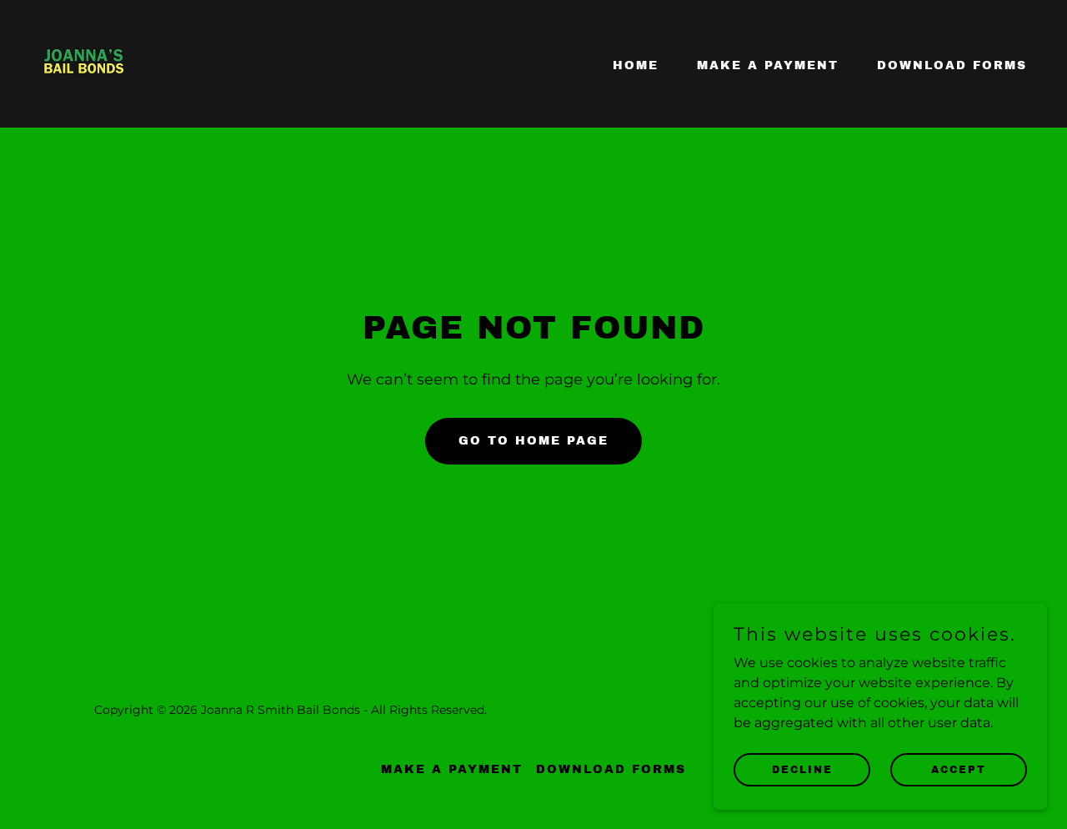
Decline (802, 769)
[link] (84, 63)
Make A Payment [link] (768, 65)
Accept (958, 769)
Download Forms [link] (952, 65)
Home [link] (636, 65)
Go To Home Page (533, 441)
